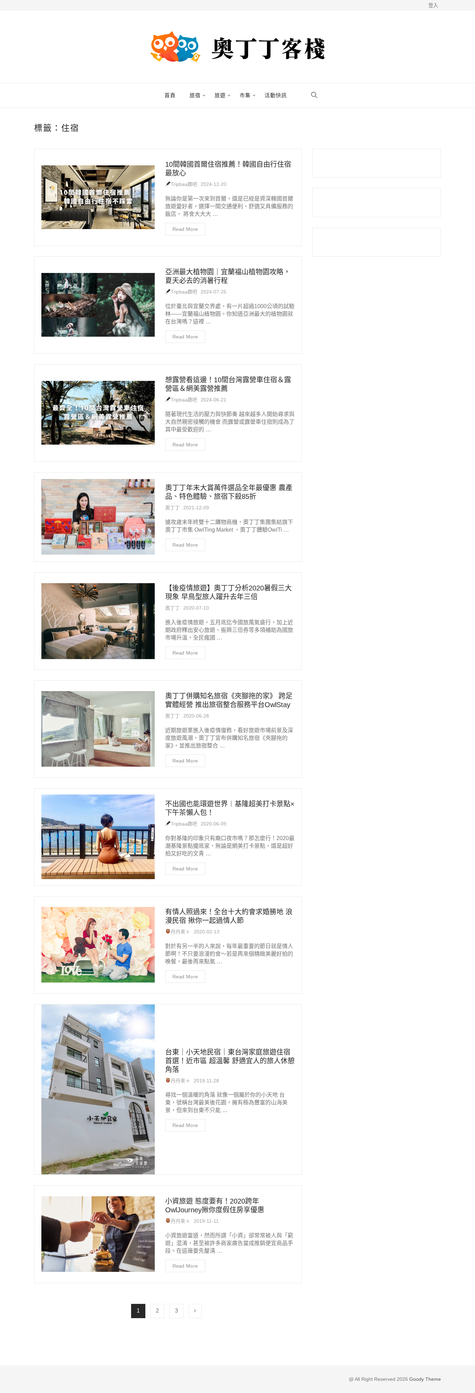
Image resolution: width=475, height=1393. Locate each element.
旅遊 (220, 95)
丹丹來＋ (180, 931)
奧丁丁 (172, 507)
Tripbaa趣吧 (184, 184)
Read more (185, 229)
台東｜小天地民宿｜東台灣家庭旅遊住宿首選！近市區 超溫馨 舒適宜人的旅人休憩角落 (230, 1060)
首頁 (170, 95)
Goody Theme (424, 1379)
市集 (245, 95)
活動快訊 (276, 95)
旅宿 (195, 95)
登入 (433, 5)
